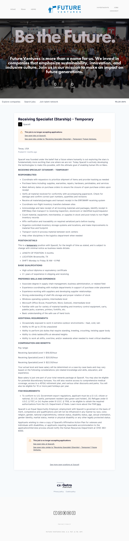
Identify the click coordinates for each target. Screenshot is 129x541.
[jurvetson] (64, 513)
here (99, 404)
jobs (30, 101)
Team (23, 9)
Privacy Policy (64, 524)
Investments (103, 8)
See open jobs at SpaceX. (35, 135)
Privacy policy (59, 491)
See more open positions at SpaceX (64, 464)
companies (11, 101)
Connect (114, 11)
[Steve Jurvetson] (55, 513)
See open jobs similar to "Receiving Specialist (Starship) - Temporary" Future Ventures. (61, 139)
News (33, 9)
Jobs (116, 8)
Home (13, 9)
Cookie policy (70, 491)
